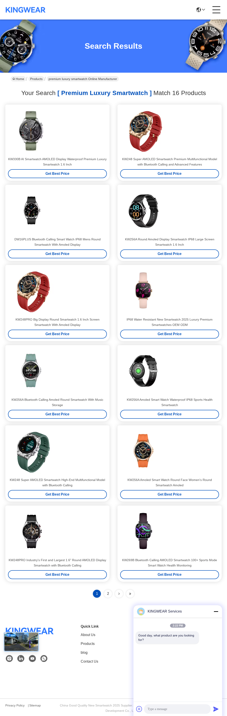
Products (36, 79)
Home (20, 79)
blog (84, 652)
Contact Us (89, 661)
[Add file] (139, 709)
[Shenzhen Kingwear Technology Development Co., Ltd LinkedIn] (21, 658)
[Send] (215, 709)
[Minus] (216, 611)
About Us (88, 635)
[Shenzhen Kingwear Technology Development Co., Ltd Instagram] (9, 658)
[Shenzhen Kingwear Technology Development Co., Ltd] (25, 9)
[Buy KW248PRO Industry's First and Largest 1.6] (31, 531)
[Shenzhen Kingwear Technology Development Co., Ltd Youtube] (32, 658)
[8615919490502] (44, 658)
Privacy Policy (15, 705)
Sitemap (35, 705)
